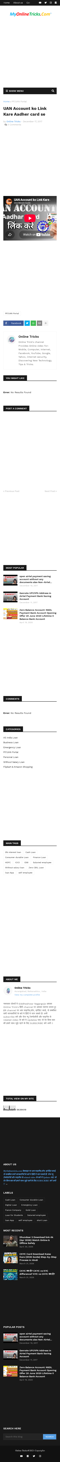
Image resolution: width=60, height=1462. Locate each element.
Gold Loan (31, 1210)
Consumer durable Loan (16, 857)
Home (6, 2)
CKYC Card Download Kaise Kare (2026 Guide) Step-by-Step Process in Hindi (38, 1257)
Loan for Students (14, 1215)
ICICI (17, 862)
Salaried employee (42, 862)
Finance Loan (39, 857)
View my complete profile (27, 995)
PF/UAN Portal (19, 101)
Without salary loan (13, 762)
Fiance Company (13, 1210)
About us (18, 2)
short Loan (42, 1220)
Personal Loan (10, 757)
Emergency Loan (12, 747)
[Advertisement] (30, 53)
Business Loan (10, 742)
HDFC (8, 862)
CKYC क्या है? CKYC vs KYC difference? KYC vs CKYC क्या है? (37, 1272)
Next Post (50, 491)
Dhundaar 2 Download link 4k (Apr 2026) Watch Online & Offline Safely (36, 1240)
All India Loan (10, 737)
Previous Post (12, 491)
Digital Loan (11, 1205)
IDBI (26, 862)
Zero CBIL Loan (36, 867)
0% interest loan (13, 852)
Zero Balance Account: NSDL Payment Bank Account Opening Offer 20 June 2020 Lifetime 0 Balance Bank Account (38, 614)
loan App (9, 873)
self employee (25, 873)
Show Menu (16, 91)
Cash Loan (31, 852)
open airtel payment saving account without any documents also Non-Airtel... (36, 579)
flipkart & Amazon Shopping (17, 767)
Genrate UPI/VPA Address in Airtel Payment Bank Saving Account (35, 596)
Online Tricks (28, 337)
